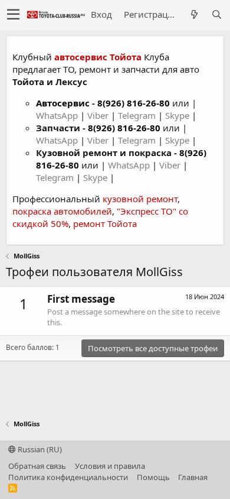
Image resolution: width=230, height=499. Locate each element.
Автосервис (63, 103)
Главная (193, 477)
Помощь (153, 477)
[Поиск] (216, 14)
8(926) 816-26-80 (133, 103)
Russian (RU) (39, 449)
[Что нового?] (194, 14)
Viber (98, 115)
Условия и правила (110, 466)
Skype (178, 115)
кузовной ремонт (140, 199)
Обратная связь (37, 466)
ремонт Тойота (105, 223)
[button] (13, 15)
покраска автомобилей (62, 211)
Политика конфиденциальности (68, 477)
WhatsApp (58, 115)
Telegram (138, 115)
